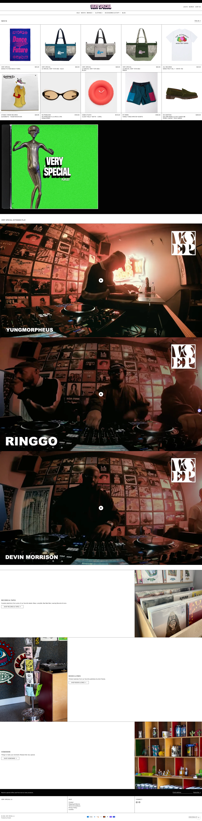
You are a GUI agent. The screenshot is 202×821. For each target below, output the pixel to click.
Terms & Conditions (74, 806)
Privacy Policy (73, 807)
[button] (198, 6)
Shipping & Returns (74, 804)
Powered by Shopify (6, 817)
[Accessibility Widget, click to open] (199, 410)
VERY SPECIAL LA (6, 799)
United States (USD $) (194, 817)
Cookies (71, 809)
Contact (71, 802)
